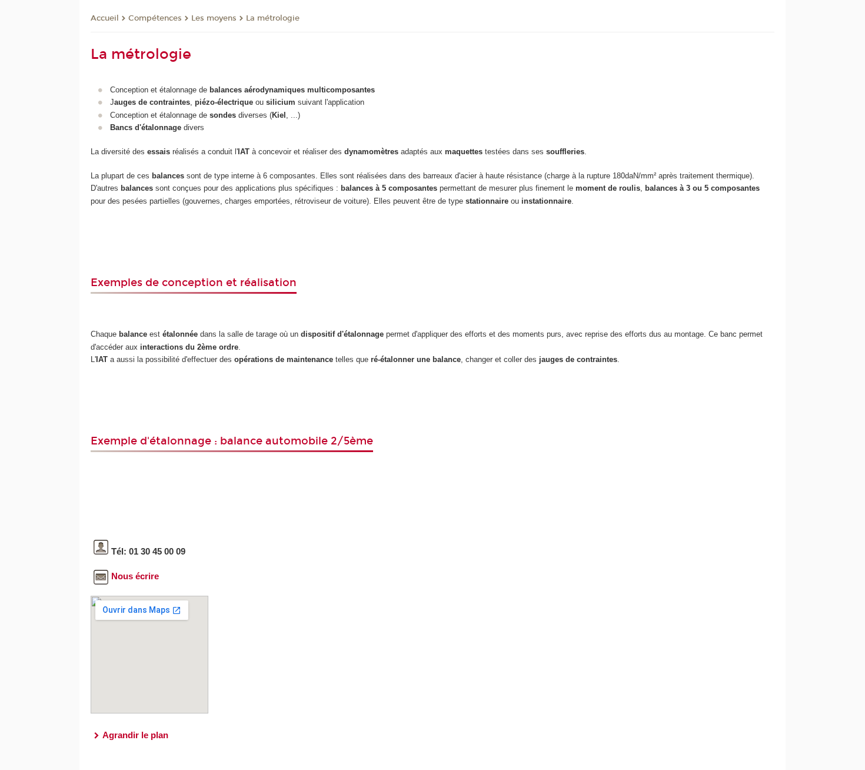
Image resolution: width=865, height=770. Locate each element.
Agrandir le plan (135, 735)
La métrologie (273, 18)
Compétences (155, 18)
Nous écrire (135, 576)
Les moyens (214, 18)
